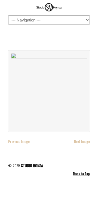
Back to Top (81, 173)
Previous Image (19, 141)
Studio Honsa (49, 7)
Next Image (82, 141)
